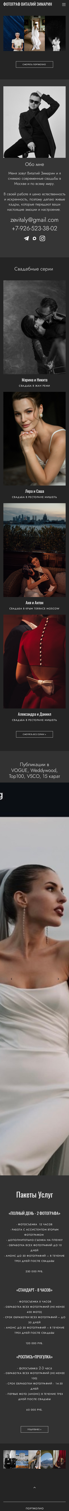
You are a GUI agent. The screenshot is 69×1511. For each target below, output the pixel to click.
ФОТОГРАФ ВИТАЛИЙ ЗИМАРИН (27, 5)
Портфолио (35, 1508)
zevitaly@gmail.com (34, 219)
